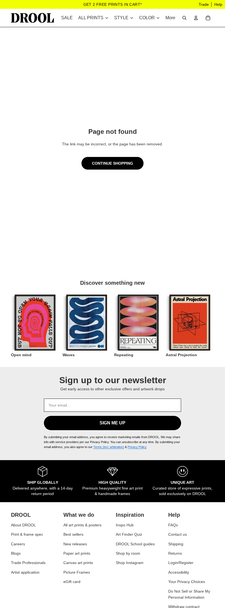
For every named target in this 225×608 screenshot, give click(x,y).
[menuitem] (170, 18)
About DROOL (23, 525)
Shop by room (128, 553)
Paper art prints (76, 553)
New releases (75, 544)
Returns (175, 553)
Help (218, 4)
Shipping (175, 544)
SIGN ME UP (112, 423)
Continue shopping (112, 163)
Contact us (177, 534)
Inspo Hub (125, 525)
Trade (204, 4)
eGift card (71, 581)
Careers (18, 544)
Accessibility (178, 572)
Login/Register (180, 562)
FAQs (173, 525)
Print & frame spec (27, 534)
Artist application (25, 572)
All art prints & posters (82, 525)
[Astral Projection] (190, 322)
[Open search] (184, 18)
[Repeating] (138, 322)
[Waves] (87, 322)
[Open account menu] (196, 18)
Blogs (16, 553)
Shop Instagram (130, 562)
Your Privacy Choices (186, 581)
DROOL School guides (135, 544)
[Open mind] (35, 322)
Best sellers (73, 534)
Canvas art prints (78, 562)
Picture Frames (76, 572)
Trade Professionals (28, 562)
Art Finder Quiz (129, 534)
